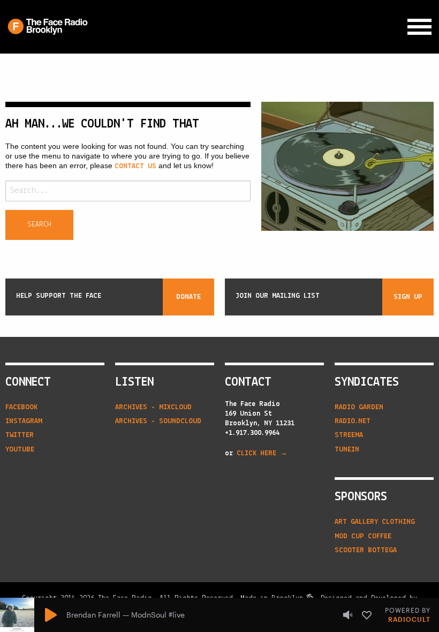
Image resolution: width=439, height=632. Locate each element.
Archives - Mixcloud (153, 407)
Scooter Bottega (366, 550)
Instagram (23, 421)
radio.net (352, 421)
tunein (347, 450)
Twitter (19, 435)
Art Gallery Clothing (375, 522)
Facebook (21, 407)
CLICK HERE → (262, 453)
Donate (188, 297)
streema (349, 435)
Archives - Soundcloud (158, 421)
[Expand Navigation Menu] (419, 27)
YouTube (19, 450)
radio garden (359, 407)
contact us (135, 166)
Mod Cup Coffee (363, 536)
